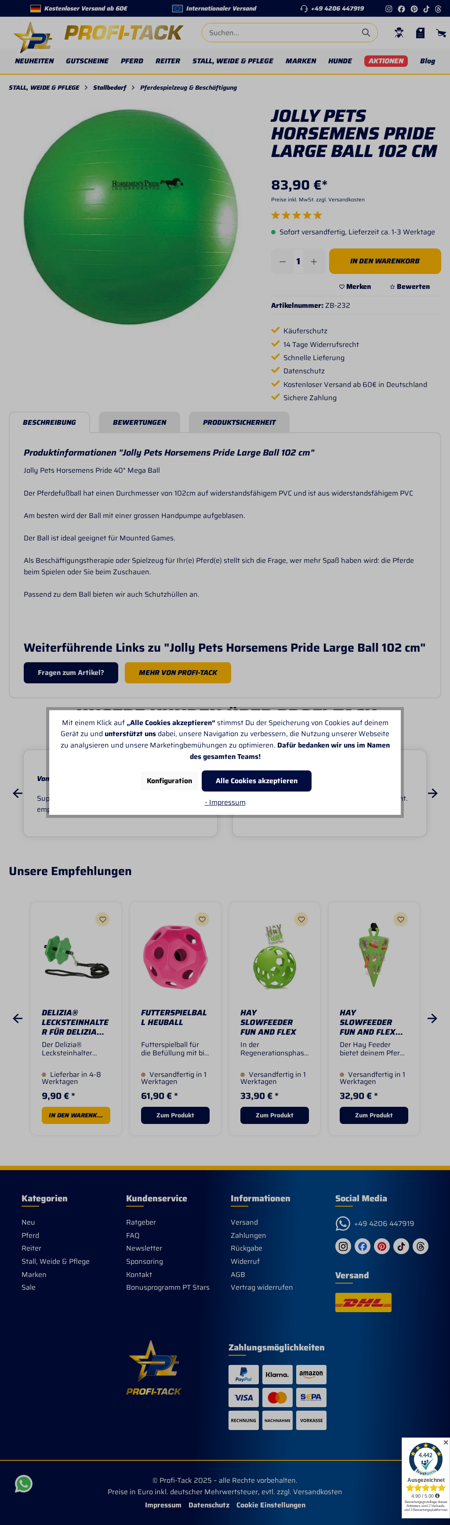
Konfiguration (169, 780)
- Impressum (225, 802)
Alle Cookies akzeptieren (257, 780)
